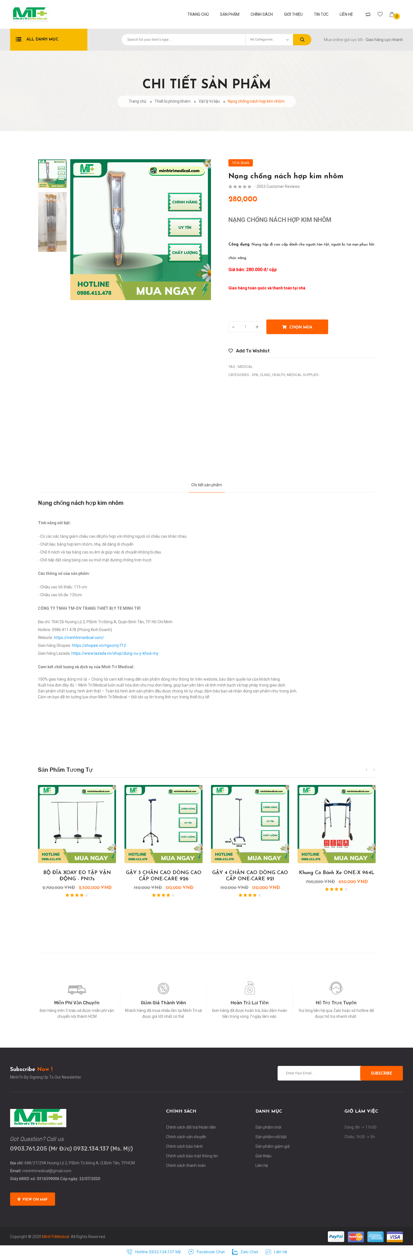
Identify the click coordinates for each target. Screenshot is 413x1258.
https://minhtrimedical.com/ (79, 637)
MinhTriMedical (55, 1236)
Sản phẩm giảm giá (272, 1146)
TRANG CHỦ (198, 14)
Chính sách (262, 14)
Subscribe (381, 1074)
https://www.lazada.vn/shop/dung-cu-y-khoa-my (114, 653)
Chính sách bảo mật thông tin (192, 1156)
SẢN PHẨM (229, 14)
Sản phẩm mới (268, 1127)
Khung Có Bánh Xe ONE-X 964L (337, 873)
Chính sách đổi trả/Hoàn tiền (191, 1127)
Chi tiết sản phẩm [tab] (206, 485)
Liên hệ (346, 14)
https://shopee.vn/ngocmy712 (99, 645)
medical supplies (303, 375)
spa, (255, 375)
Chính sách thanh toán (186, 1165)
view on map (34, 1199)
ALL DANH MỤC (42, 39)
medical (245, 366)
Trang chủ (137, 101)
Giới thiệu (293, 14)
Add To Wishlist (252, 351)
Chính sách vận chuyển (186, 1137)
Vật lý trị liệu (209, 101)
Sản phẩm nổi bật (271, 1137)
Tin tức (321, 14)
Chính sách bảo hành (184, 1146)
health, (279, 375)
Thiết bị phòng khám (172, 101)
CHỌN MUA (299, 327)
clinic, (265, 375)
